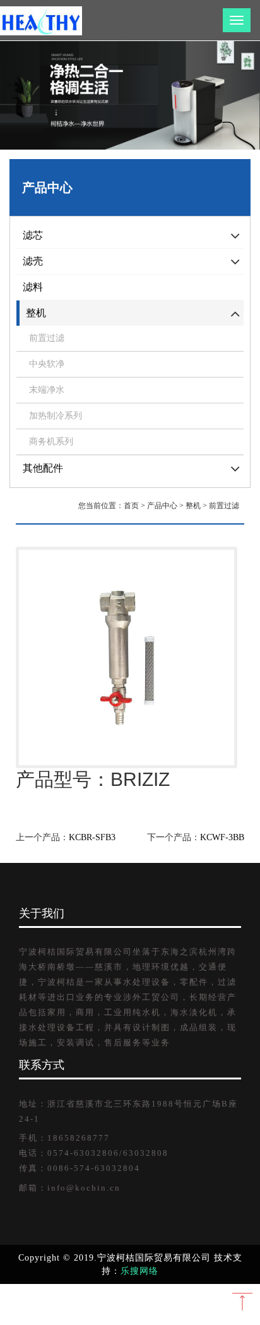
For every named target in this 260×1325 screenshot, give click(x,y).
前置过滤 (46, 338)
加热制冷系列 (55, 415)
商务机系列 (51, 441)
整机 (193, 505)
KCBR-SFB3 (92, 837)
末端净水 (46, 390)
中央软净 (46, 364)
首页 (131, 505)
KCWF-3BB (222, 837)
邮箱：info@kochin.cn (70, 1188)
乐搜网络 (139, 1271)
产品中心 (162, 505)
